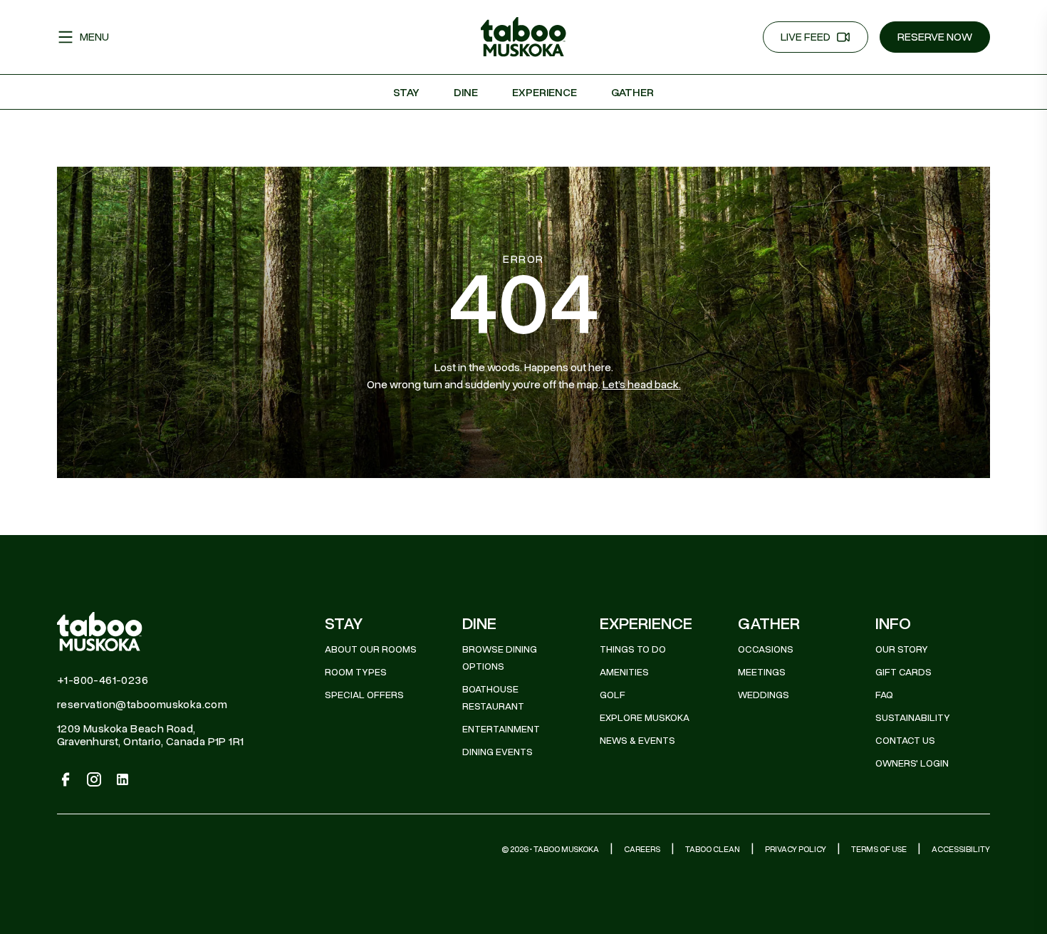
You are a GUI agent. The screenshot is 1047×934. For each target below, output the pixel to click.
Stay (406, 92)
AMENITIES (624, 672)
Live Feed (805, 37)
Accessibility (961, 849)
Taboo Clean (712, 849)
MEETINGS (762, 672)
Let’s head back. (642, 385)
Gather (632, 92)
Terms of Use (879, 849)
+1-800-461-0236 (102, 680)
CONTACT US (905, 740)
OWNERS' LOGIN (912, 763)
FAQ (884, 695)
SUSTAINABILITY (912, 718)
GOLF (612, 695)
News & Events (637, 740)
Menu (94, 37)
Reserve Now (934, 37)
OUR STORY (901, 649)
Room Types (356, 672)
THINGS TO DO (633, 649)
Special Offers (364, 695)
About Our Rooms (371, 649)
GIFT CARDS (903, 672)
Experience (544, 92)
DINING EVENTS (497, 752)
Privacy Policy (795, 849)
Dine (466, 92)
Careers (642, 849)
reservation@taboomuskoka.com (142, 704)
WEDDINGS (763, 695)
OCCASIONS (765, 649)
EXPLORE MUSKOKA (644, 718)
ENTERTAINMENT (501, 729)
